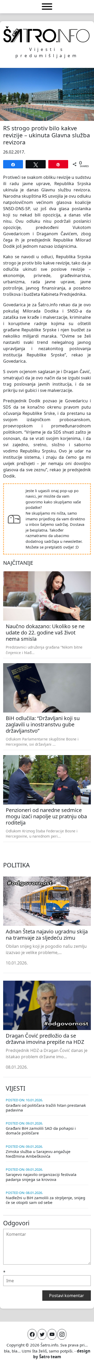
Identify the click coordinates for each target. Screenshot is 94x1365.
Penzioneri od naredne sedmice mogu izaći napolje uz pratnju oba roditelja (46, 816)
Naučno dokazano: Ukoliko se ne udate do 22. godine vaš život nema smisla (45, 632)
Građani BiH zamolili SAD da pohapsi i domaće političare (41, 1130)
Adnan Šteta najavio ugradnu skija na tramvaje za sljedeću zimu (47, 934)
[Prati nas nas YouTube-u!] (52, 1334)
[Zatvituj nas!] (42, 1334)
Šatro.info (49, 1345)
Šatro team (50, 1356)
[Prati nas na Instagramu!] (61, 1334)
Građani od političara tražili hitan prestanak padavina (46, 1108)
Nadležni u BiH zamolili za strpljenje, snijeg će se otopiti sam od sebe (45, 1200)
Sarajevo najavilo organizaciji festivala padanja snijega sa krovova (41, 1177)
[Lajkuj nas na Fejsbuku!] (32, 1334)
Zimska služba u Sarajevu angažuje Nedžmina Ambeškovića (38, 1154)
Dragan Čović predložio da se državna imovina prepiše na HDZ (45, 1038)
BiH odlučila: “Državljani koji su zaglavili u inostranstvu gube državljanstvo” (43, 724)
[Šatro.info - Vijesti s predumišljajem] (47, 34)
